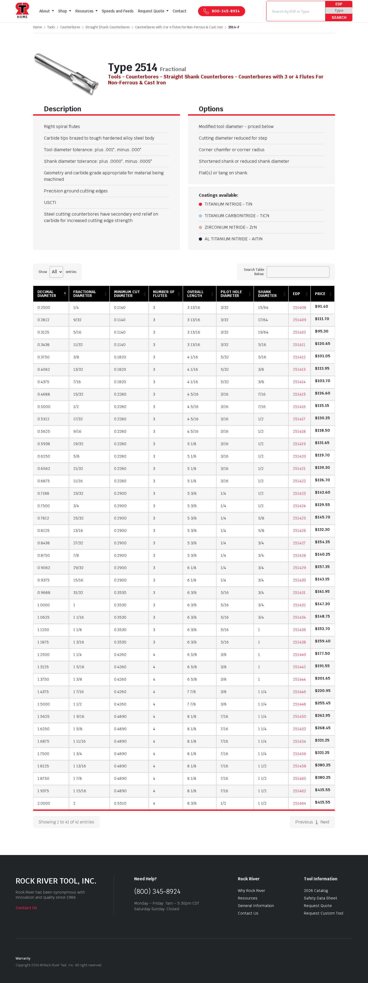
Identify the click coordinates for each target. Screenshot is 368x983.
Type (338, 10)
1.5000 (43, 704)
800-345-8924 (226, 11)
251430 (299, 580)
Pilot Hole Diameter (231, 293)
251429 (299, 567)
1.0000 (43, 605)
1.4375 (43, 691)
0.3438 (43, 344)
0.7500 (43, 505)
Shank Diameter (267, 293)
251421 (299, 468)
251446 (299, 691)
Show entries (57, 272)
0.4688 (43, 394)
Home (37, 27)
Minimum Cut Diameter (127, 293)
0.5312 (43, 419)
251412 (299, 357)
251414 (299, 381)
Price (320, 293)
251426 (299, 530)
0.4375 (43, 381)
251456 (299, 753)
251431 (299, 592)
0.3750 (43, 357)
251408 (299, 307)
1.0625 (43, 617)
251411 (299, 344)
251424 (299, 505)
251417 (299, 419)
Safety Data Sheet (320, 898)
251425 (299, 518)
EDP (339, 4)
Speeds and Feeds (118, 11)
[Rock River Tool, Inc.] (22, 11)
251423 (299, 493)
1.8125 (43, 766)
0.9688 (43, 592)
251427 (299, 543)
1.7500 (43, 753)
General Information (256, 905)
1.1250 (43, 629)
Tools (51, 27)
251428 (299, 555)
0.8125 (43, 530)
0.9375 (43, 580)
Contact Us (26, 907)
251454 (299, 741)
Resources (84, 11)
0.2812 (43, 319)
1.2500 (43, 654)
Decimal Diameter (46, 293)
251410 (299, 332)
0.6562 (43, 468)
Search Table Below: (254, 272)
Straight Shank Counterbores (107, 27)
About (44, 11)
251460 (299, 778)
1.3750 (43, 679)
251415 (299, 394)
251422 (299, 481)
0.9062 (43, 567)
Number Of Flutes (164, 293)
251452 (299, 728)
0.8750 (43, 555)
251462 (299, 790)
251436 (299, 629)
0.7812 (43, 518)
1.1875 (43, 642)
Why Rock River (251, 890)
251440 (299, 654)
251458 (299, 766)
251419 (299, 443)
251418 (299, 431)
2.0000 (43, 803)
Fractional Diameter (84, 293)
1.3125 (43, 666)
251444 (299, 679)
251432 (299, 605)
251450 (299, 716)
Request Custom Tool (323, 913)
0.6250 (43, 456)
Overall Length (195, 293)
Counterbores (70, 27)
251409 (299, 319)
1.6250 (43, 728)
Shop (62, 11)
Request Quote (151, 11)
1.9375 (43, 790)
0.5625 (43, 431)
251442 (299, 666)
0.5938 (43, 443)
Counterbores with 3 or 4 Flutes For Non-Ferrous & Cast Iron (179, 27)
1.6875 (43, 741)
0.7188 (43, 493)
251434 (299, 617)
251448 (299, 704)
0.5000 (43, 406)
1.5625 (43, 716)
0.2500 (43, 307)
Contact (180, 11)
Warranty (23, 958)
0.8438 (43, 543)
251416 (299, 406)
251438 (299, 642)
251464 (299, 803)
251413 (299, 369)
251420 (299, 456)
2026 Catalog (316, 890)
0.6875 (43, 481)
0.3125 (43, 332)
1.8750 (43, 778)
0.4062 (43, 369)
